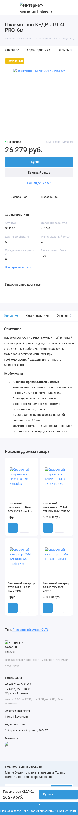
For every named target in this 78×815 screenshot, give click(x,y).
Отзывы (65, 50)
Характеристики (38, 50)
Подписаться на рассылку (23, 766)
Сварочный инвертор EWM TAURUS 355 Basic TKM (21, 587)
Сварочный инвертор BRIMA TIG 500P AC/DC (56, 587)
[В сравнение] (27, 463)
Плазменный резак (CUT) (30, 629)
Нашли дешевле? (39, 183)
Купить (13, 528)
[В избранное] (33, 463)
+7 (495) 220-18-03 (18, 689)
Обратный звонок (16, 693)
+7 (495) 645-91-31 (18, 684)
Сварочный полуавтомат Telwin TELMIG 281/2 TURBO (56, 507)
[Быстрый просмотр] (24, 528)
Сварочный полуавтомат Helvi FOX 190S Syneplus (20, 507)
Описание (12, 50)
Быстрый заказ (39, 172)
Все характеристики (18, 267)
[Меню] (7, 7)
